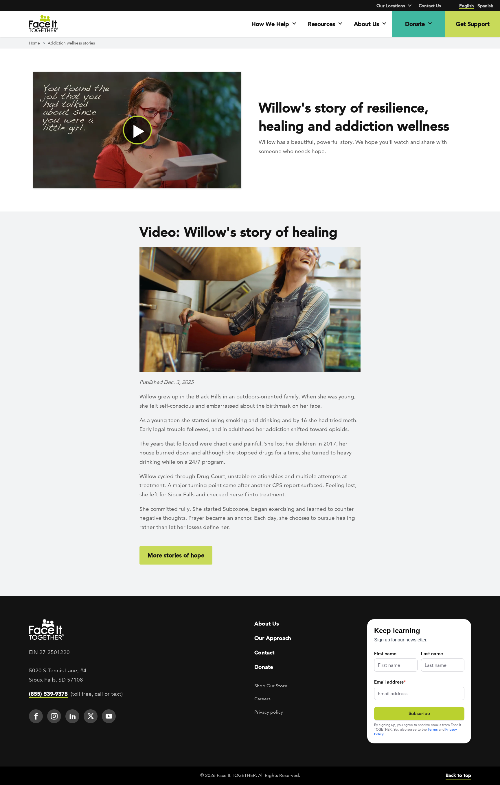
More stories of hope (176, 555)
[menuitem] (37, 716)
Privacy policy (268, 712)
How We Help (270, 24)
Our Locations (390, 5)
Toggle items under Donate (433, 24)
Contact (264, 652)
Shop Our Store (270, 686)
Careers (262, 699)
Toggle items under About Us (387, 24)
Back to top (458, 775)
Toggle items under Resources (343, 24)
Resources (321, 24)
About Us (366, 24)
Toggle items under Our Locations (410, 5)
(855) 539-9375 (48, 694)
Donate (415, 24)
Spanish (485, 5)
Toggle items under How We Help (297, 24)
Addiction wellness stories (71, 43)
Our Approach (272, 638)
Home (34, 43)
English (466, 5)
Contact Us (430, 5)
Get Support (473, 24)
